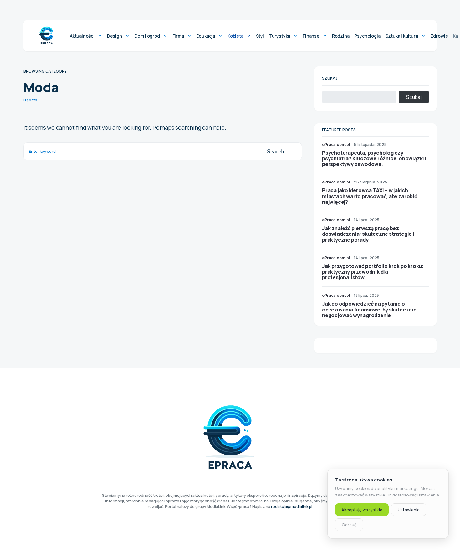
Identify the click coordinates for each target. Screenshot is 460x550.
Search (275, 151)
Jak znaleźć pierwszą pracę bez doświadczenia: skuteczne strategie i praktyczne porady (368, 234)
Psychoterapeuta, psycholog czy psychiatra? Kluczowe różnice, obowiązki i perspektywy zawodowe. (374, 158)
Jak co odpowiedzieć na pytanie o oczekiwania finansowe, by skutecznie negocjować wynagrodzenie (369, 309)
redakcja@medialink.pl (291, 506)
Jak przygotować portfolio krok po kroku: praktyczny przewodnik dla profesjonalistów (373, 272)
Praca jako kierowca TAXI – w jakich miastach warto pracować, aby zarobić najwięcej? (369, 196)
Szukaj (329, 78)
